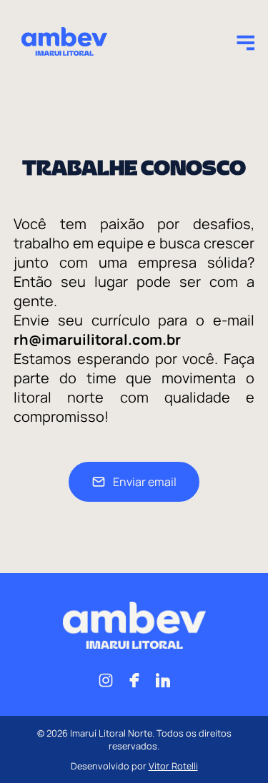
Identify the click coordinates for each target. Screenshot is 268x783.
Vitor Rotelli (173, 765)
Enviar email (145, 482)
